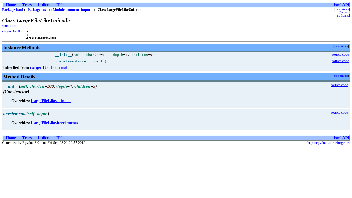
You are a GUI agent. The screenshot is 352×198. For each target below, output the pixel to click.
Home (11, 5)
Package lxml (12, 10)
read (63, 68)
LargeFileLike (12, 31)
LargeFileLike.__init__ (51, 100)
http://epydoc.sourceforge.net (328, 143)
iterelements (67, 61)
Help (60, 5)
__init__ (63, 55)
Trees (27, 5)
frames (344, 12)
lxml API (341, 5)
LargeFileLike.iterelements (54, 123)
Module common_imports (73, 10)
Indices (44, 5)
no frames (343, 15)
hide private (342, 9)
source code (10, 26)
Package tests (38, 10)
